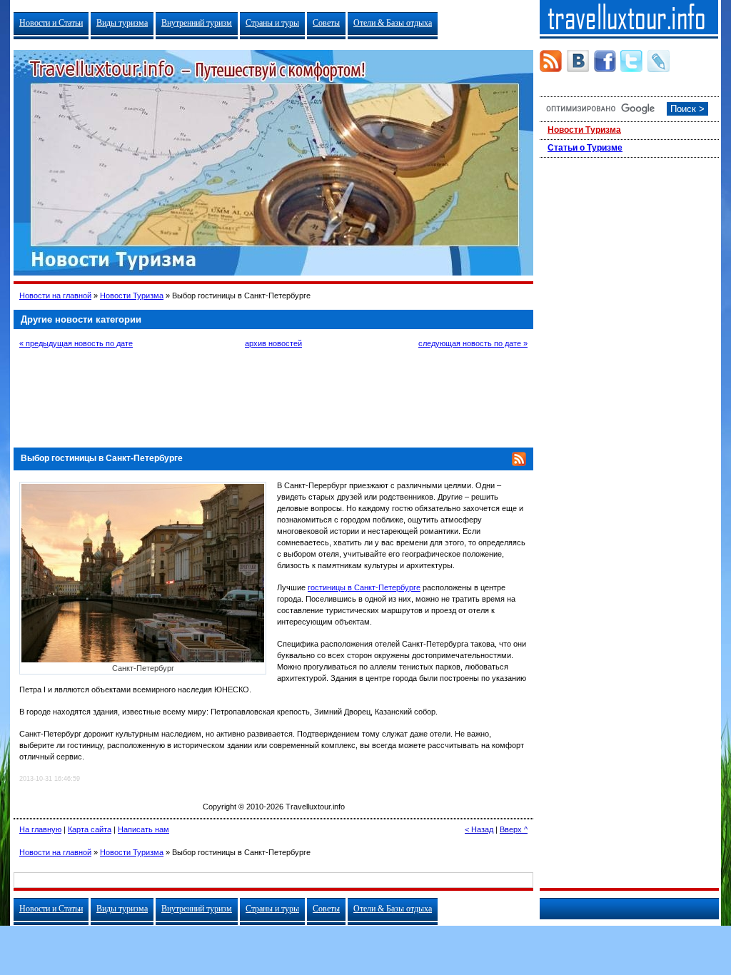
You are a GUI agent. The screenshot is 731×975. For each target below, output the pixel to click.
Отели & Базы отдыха (392, 23)
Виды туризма (122, 23)
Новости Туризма (131, 295)
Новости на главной (55, 295)
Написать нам (143, 829)
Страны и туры (272, 23)
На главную (40, 829)
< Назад (479, 829)
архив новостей (273, 343)
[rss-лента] (551, 61)
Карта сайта (89, 829)
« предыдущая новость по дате (76, 343)
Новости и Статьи (51, 23)
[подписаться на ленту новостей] (519, 463)
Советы (326, 23)
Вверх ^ (514, 829)
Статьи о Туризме (585, 148)
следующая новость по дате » (473, 343)
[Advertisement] (273, 396)
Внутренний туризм (196, 23)
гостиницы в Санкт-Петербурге (364, 587)
